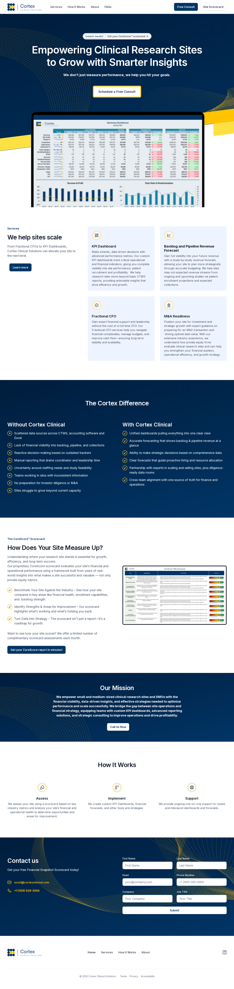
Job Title (182, 891)
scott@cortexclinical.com (31, 882)
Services (56, 7)
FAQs (108, 7)
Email (125, 875)
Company (128, 891)
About (95, 7)
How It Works (76, 7)
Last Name (183, 858)
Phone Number (185, 875)
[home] (25, 6)
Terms (123, 976)
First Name (128, 858)
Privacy (134, 976)
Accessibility (148, 976)
